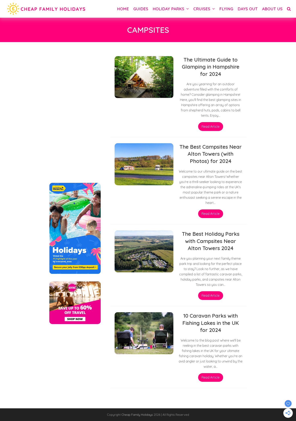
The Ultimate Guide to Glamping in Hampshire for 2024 (210, 66)
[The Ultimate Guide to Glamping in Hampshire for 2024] (144, 77)
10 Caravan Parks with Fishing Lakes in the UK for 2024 (210, 322)
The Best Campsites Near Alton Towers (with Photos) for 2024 (210, 153)
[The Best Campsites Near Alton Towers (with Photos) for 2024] (144, 164)
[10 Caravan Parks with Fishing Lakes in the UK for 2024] (144, 333)
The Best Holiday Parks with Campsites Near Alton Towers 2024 (210, 241)
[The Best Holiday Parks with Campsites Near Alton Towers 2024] (144, 251)
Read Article (210, 127)
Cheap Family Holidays (137, 415)
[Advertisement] (75, 116)
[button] (289, 8)
